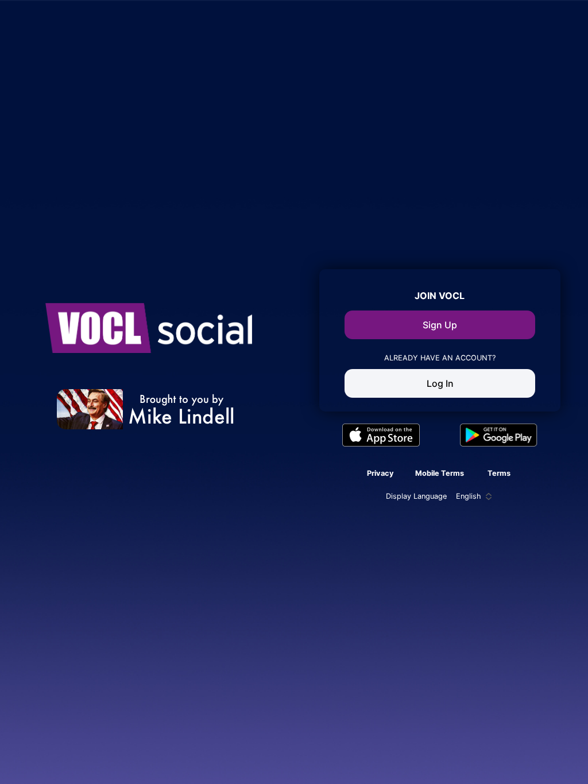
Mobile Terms (439, 473)
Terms (499, 473)
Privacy (380, 473)
